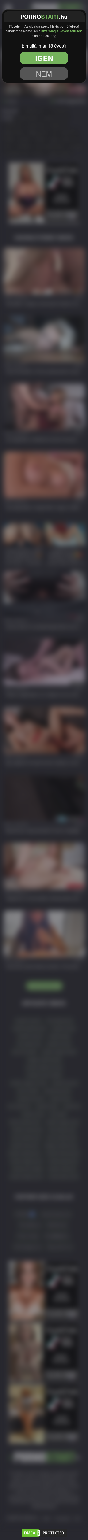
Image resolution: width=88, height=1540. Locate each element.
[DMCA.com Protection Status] (44, 1532)
